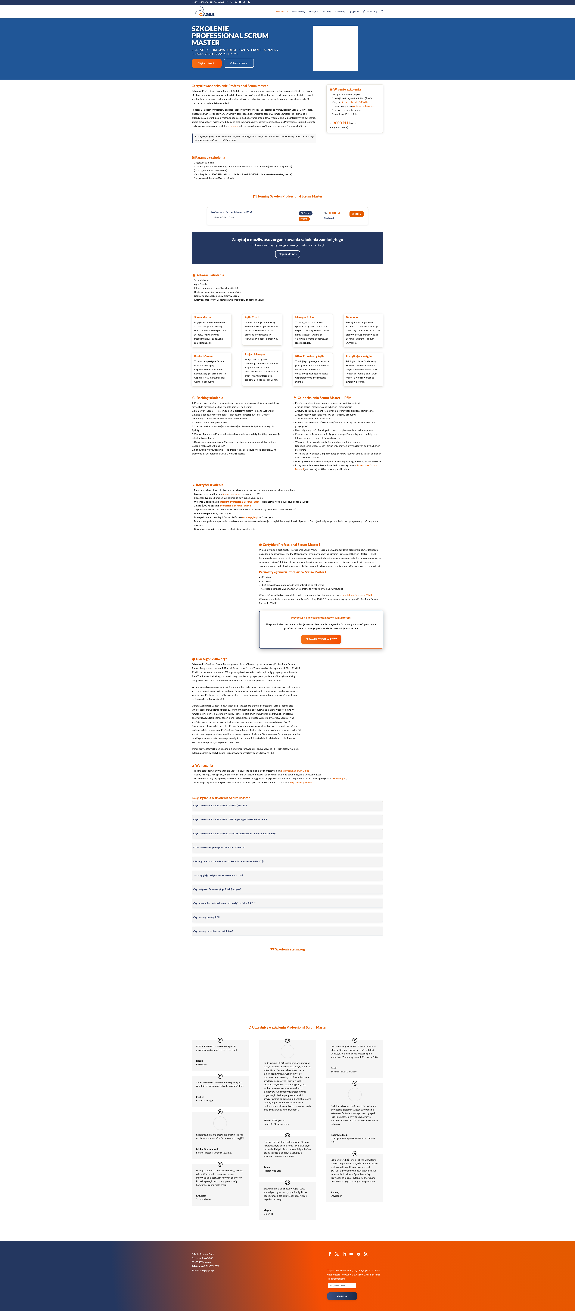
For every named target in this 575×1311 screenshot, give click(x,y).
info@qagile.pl (206, 1270)
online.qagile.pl (250, 517)
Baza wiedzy (298, 11)
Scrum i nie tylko (231, 494)
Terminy (327, 11)
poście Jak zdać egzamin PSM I (356, 595)
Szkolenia (280, 11)
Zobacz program (238, 63)
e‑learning (372, 11)
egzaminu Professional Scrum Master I (240, 502)
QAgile (352, 11)
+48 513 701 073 (201, 2)
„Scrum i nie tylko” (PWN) (354, 102)
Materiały (340, 11)
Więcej (355, 214)
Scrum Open (339, 778)
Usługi (312, 11)
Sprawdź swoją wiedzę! (321, 639)
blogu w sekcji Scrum (300, 782)
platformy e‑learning (363, 106)
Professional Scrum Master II (235, 506)
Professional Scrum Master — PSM (231, 212)
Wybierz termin (206, 63)
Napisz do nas (288, 254)
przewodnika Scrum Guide (295, 771)
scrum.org (232, 126)
